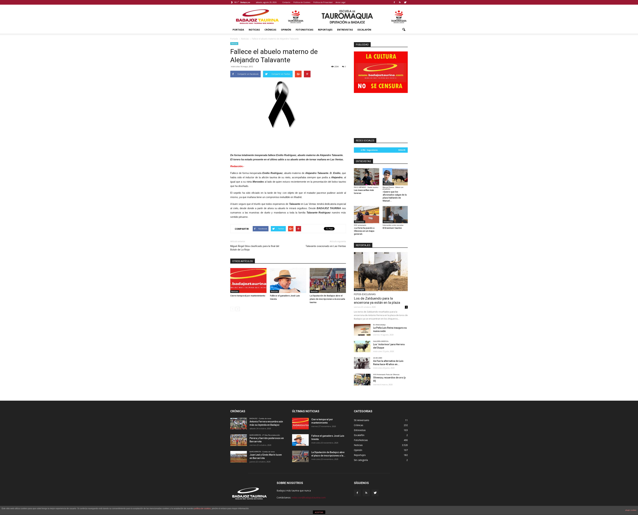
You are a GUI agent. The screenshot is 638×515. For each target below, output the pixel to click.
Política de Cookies (301, 2)
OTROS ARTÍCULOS (242, 261)
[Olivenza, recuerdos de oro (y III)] (362, 379)
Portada (238, 29)
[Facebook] (394, 2)
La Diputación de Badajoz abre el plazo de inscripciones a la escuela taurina (327, 299)
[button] (404, 30)
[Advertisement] (288, 139)
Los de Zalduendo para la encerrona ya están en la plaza (377, 300)
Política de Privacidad (322, 2)
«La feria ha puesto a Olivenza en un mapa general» (364, 231)
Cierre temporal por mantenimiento (247, 295)
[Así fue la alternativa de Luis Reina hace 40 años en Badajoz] (362, 363)
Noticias (254, 29)
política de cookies (202, 508)
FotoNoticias (304, 29)
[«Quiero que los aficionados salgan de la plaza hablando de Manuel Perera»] (395, 176)
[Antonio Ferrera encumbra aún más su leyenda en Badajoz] (238, 423)
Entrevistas (345, 29)
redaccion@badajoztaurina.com (309, 497)
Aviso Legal (340, 2)
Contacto (286, 2)
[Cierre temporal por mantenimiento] (248, 280)
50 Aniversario (361, 420)
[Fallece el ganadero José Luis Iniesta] (288, 280)
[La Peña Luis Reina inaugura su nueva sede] (362, 330)
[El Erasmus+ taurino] (395, 214)
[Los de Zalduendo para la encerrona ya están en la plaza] (381, 271)
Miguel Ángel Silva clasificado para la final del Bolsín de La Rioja (254, 248)
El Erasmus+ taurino (392, 228)
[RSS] (399, 2)
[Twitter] (405, 2)
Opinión (286, 29)
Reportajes (325, 29)
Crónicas (270, 29)
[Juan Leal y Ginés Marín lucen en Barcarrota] (238, 457)
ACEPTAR (319, 512)
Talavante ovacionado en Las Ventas (326, 246)
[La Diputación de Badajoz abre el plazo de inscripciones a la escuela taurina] (328, 280)
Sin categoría (361, 460)
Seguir (401, 150)
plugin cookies (630, 510)
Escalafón (364, 29)
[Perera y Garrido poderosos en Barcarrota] (238, 440)
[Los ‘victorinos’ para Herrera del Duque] (362, 346)
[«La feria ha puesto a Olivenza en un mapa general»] (366, 214)
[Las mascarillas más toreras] (366, 176)
